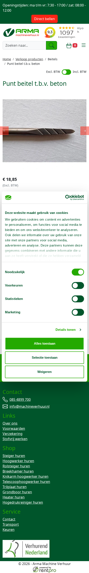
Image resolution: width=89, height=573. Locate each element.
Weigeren (44, 372)
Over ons (10, 423)
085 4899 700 (20, 399)
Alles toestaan (44, 343)
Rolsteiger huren (16, 466)
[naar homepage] (21, 32)
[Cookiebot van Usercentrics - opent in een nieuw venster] (65, 197)
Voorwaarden (14, 428)
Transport (11, 524)
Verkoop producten (29, 59)
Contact (9, 519)
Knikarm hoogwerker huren (25, 476)
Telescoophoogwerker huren (26, 481)
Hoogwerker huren (18, 460)
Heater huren (14, 497)
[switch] (78, 285)
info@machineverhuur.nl (29, 406)
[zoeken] (51, 45)
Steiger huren (14, 455)
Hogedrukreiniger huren (23, 502)
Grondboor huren (17, 492)
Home (7, 59)
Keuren (8, 529)
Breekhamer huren (18, 471)
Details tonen (66, 329)
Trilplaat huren (15, 486)
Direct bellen (44, 18)
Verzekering (12, 433)
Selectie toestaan (44, 357)
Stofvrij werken (15, 438)
